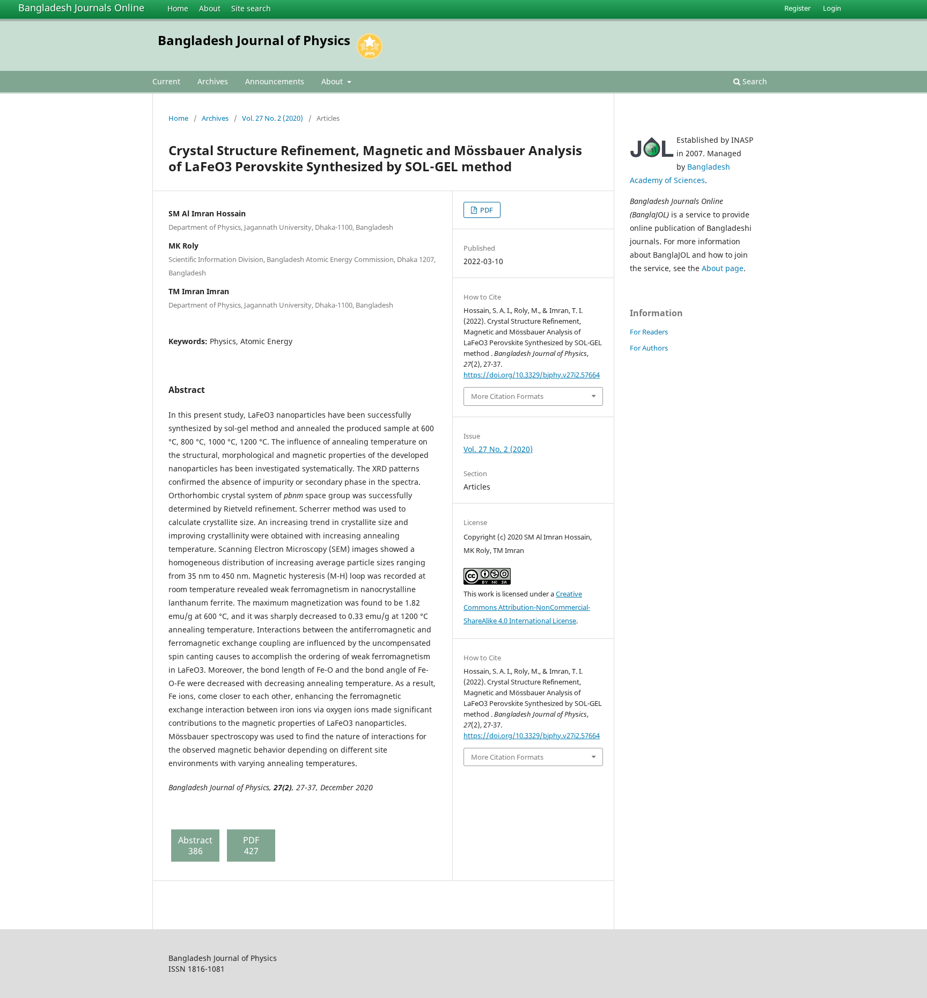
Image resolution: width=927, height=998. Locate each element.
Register (797, 8)
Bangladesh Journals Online (81, 7)
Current (166, 81)
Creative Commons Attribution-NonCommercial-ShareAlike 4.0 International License (527, 607)
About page (723, 268)
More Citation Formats (507, 396)
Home (177, 8)
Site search (251, 8)
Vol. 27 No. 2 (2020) (272, 118)
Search (753, 81)
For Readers (649, 332)
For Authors (649, 348)
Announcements (274, 81)
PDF (486, 210)
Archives (212, 81)
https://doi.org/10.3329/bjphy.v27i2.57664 (532, 375)
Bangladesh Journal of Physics (254, 40)
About (209, 8)
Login (832, 8)
